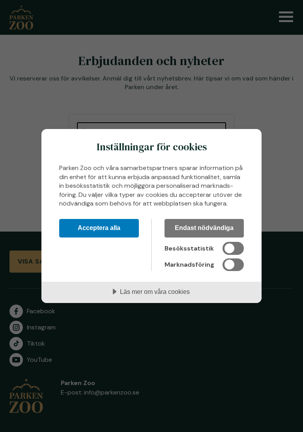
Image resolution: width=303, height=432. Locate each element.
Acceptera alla (99, 227)
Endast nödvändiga (204, 227)
